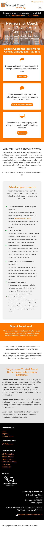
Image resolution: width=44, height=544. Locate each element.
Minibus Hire (6, 467)
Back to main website (37, 1)
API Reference (7, 444)
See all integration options (22, 105)
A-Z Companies (8, 454)
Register (5, 434)
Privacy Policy (7, 459)
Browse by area (7, 457)
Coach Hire (6, 464)
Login (4, 431)
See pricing (22, 133)
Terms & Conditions (9, 462)
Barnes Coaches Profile (23, 218)
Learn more (22, 76)
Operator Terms (7, 436)
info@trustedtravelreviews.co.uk (30, 515)
